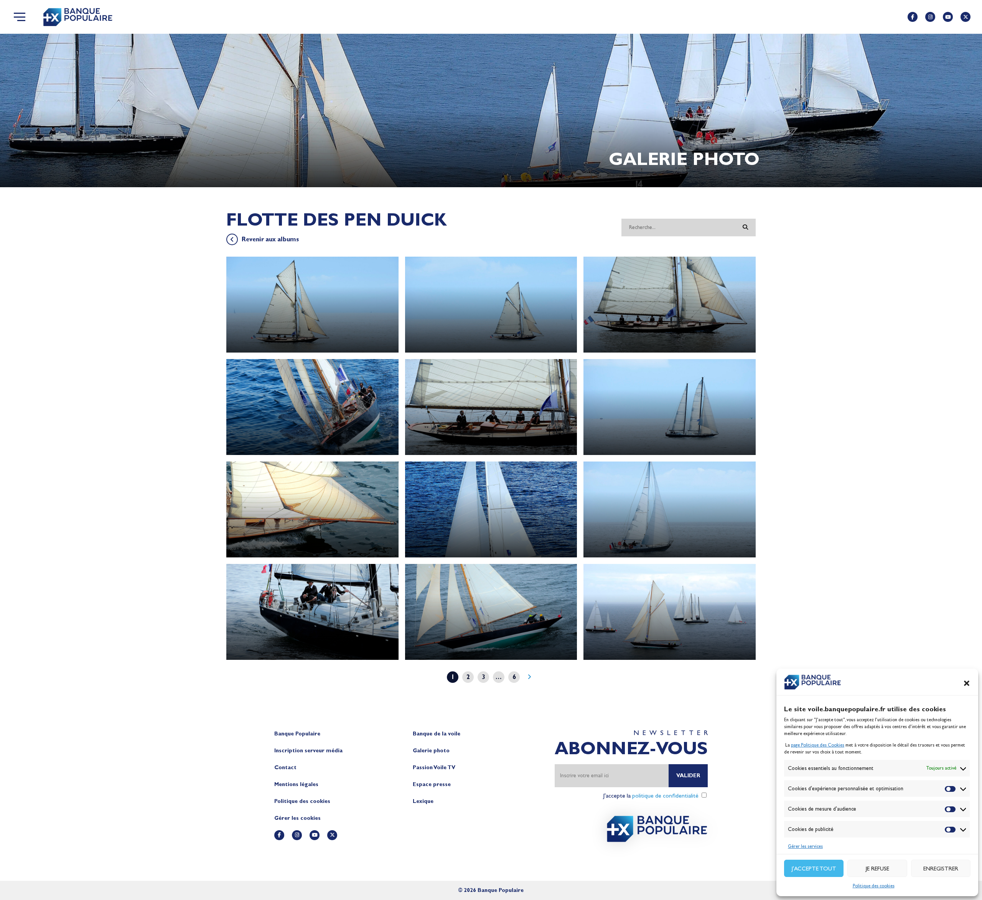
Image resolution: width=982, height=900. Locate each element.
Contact (285, 767)
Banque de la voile (436, 733)
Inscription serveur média (308, 750)
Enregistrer (940, 868)
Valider (688, 775)
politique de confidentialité (665, 795)
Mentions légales (296, 784)
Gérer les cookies (297, 818)
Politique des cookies (874, 885)
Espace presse (432, 784)
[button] (966, 683)
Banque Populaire (297, 733)
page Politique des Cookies (817, 745)
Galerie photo (431, 750)
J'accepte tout (814, 868)
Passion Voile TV (434, 767)
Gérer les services (805, 846)
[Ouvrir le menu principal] (20, 17)
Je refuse (877, 868)
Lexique (423, 801)
